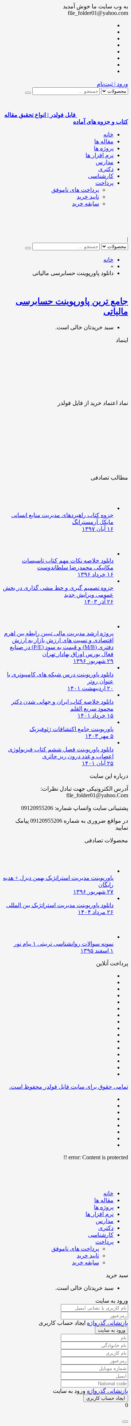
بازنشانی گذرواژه (107, 1323)
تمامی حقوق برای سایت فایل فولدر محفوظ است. (68, 1087)
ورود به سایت (111, 1330)
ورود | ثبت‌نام (112, 84)
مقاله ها (104, 141)
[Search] (28, 93)
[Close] (125, 1422)
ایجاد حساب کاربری (105, 1398)
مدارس (105, 162)
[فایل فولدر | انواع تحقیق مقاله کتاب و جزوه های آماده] (102, 233)
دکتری (106, 169)
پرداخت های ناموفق (75, 190)
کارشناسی (101, 176)
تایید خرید (88, 197)
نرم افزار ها (100, 155)
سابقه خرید (85, 203)
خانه (108, 134)
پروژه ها (104, 148)
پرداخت (104, 183)
